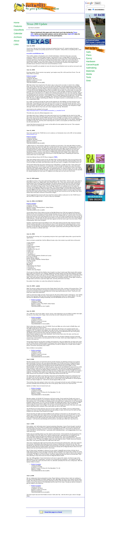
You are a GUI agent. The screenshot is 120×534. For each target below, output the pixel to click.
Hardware (90, 61)
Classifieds (19, 30)
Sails (88, 52)
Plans (88, 55)
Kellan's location (36, 388)
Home (16, 22)
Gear (88, 80)
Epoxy (88, 58)
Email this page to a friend (53, 512)
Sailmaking (90, 68)
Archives (18, 37)
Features (18, 26)
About (16, 41)
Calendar (18, 33)
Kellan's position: (31, 203)
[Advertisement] (55, 17)
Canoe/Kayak (92, 64)
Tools (88, 77)
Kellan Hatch (35, 36)
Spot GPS (71, 34)
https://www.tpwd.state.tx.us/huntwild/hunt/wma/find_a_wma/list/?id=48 (46, 110)
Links (16, 44)
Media (88, 74)
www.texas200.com (32, 134)
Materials (90, 71)
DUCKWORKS (99, 10)
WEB (89, 10)
